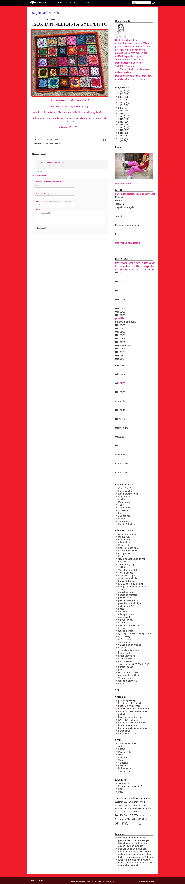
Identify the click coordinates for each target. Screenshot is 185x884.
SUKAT (123, 823)
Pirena (118, 200)
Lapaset (118, 812)
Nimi (37, 186)
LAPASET (146, 808)
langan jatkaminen (127, 725)
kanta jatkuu (124, 730)
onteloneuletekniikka (128, 675)
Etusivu (54, 3)
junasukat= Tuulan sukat (130, 583)
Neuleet (120, 815)
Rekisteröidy (85, 3)
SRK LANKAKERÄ (124, 819)
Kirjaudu (126, 3)
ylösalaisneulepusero (128, 650)
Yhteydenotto (110, 881)
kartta (121, 513)
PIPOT (133, 815)
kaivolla (122, 765)
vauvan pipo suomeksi (129, 644)
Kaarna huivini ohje (128, 550)
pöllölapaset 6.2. (126, 606)
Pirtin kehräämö (126, 502)
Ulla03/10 (120, 299)
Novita (121, 499)
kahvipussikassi (126, 661)
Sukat (133, 824)
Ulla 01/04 (120, 359)
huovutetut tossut (127, 581)
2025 (131, 802)
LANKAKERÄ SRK (134, 809)
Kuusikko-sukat (126, 658)
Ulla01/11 (120, 290)
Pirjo (120, 754)
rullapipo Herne (126, 614)
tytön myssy (124, 636)
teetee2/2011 (121, 463)
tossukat (122, 628)
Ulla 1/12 (119, 281)
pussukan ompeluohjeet (130, 603)
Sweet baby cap (126, 564)
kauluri (121, 683)
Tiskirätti (122, 567)
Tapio (121, 504)
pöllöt (121, 608)
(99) (123, 130)
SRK (149, 815)
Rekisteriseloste (91, 881)
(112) (123, 102)
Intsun (118, 234)
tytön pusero (124, 639)
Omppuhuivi (124, 553)
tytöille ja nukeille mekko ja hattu (134, 633)
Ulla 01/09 (120, 374)
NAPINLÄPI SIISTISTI (129, 719)
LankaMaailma (125, 491)
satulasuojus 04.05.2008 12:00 (133, 664)
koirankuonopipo (126, 655)
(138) (123, 105)
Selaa (74, 3)
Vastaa (39, 171)
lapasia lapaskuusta (128, 672)
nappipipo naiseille (127, 595)
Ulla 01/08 (120, 315)
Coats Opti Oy (125, 488)
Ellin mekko (124, 542)
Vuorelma (123, 510)
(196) (123, 121)
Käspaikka (120, 365)
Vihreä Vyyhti (125, 521)
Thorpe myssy (125, 678)
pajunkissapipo (125, 597)
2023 (121, 802)
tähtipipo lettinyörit (127, 680)
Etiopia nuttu (124, 545)
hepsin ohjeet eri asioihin (130, 703)
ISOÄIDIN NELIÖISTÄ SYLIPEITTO (69, 24)
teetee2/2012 (121, 472)
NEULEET (126, 812)
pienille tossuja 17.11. (129, 600)
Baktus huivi (124, 536)
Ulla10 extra (121, 428)
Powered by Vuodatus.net (146, 881)
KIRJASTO (58, 143)
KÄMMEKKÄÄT (121, 809)
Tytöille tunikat (125, 572)
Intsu (120, 791)
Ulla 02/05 (120, 352)
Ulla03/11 (120, 445)
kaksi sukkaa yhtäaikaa (130, 717)
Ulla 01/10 (120, 410)
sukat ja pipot (125, 771)
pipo (120, 669)
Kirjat (144, 805)
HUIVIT (142, 802)
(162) (123, 94)
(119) (123, 99)
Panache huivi (125, 556)
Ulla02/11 (120, 436)
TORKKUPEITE (48, 143)
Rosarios (122, 518)
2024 (126, 802)
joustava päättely (126, 700)
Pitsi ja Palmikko (126, 524)
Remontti (122, 757)
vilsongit (122, 647)
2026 (136, 802)
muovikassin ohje (127, 592)
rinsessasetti (124, 611)
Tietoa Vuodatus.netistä (78, 881)
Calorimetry (124, 539)
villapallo (119, 204)
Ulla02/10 (120, 419)
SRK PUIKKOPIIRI (140, 819)
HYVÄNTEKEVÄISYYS (124, 805)
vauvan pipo (124, 642)
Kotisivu (53, 202)
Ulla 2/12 (119, 272)
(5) (122, 141)
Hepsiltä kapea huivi (128, 548)
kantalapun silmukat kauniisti (132, 722)
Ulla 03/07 (120, 325)
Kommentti (38, 209)
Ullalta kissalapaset (128, 575)
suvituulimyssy (125, 619)
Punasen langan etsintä (127, 225)
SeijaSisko (123, 783)
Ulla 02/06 (120, 338)
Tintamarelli (124, 507)
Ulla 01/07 (120, 331)
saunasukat (124, 617)
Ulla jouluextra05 (123, 345)
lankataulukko (122, 454)
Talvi (120, 760)
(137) (123, 116)
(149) (123, 110)
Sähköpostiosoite (47, 194)
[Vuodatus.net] (38, 881)
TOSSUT (140, 824)
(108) (123, 91)
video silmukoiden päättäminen (133, 708)
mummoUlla (121, 401)
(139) (123, 127)
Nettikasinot (62, 3)
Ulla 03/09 (120, 392)
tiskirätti (122, 622)
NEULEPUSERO (137, 812)
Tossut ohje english (128, 570)
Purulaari (42, 163)
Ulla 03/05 (120, 348)
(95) (123, 138)
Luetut (121, 749)
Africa (121, 746)
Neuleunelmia (125, 496)
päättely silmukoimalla (129, 706)
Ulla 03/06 (120, 335)
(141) (123, 113)
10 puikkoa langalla (125, 207)
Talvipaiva (123, 762)
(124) (123, 108)
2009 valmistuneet (127, 743)
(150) (123, 97)
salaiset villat (124, 516)
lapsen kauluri (125, 653)
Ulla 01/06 (120, 342)
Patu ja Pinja (124, 751)
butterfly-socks (125, 667)
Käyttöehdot (101, 881)
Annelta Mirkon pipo (128, 534)
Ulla (117, 328)
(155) (123, 119)
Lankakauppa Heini (128, 493)
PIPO (127, 815)
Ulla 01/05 (120, 355)
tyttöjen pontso (125, 631)
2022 (117, 802)
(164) (123, 124)
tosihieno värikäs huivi (129, 625)
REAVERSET (142, 815)
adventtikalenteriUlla (125, 321)
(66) (123, 132)
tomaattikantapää (127, 733)
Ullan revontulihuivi (127, 578)
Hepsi (121, 789)
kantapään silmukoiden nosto (133, 728)
